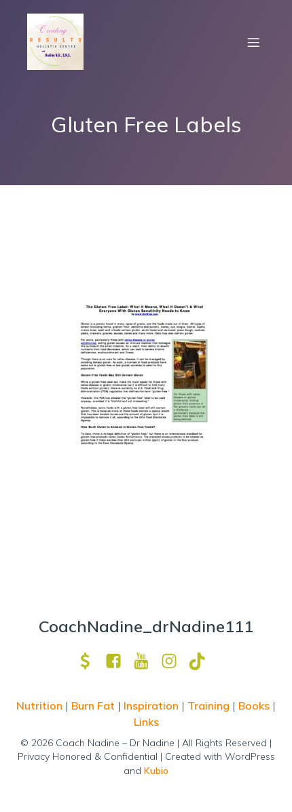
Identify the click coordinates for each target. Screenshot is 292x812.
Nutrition (40, 705)
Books (254, 705)
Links (146, 722)
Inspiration (151, 705)
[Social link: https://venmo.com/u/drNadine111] (91, 661)
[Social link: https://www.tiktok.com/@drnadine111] (202, 661)
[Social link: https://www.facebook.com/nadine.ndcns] (118, 661)
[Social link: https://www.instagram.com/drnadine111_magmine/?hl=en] (174, 661)
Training (208, 705)
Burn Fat (94, 705)
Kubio (156, 771)
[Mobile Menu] (253, 42)
